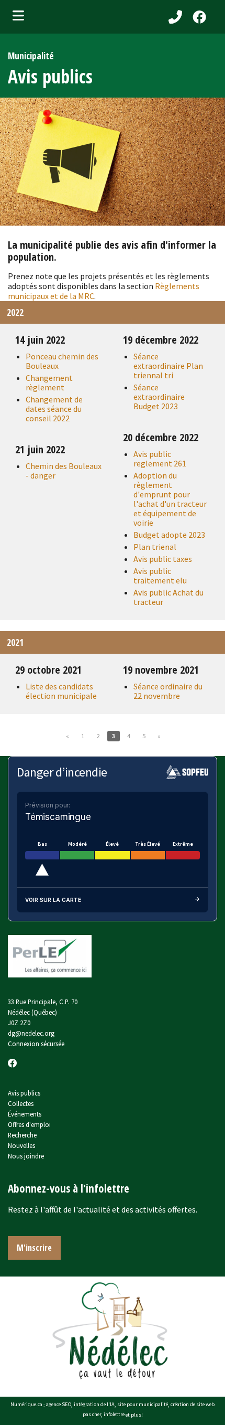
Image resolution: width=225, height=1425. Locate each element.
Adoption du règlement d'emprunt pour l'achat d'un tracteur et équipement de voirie (170, 499)
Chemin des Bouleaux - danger (64, 471)
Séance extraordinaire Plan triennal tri (168, 365)
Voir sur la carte (53, 900)
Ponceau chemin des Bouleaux (62, 361)
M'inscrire (34, 1247)
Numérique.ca (26, 1404)
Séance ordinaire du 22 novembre (168, 691)
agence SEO (58, 1404)
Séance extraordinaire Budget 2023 (159, 396)
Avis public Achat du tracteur (168, 597)
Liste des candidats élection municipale (61, 691)
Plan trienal (154, 546)
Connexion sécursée (36, 1043)
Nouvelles (21, 1145)
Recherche (22, 1135)
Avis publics (24, 1093)
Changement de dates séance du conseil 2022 (54, 408)
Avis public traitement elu (160, 576)
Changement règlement (49, 382)
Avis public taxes (162, 559)
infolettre (114, 1414)
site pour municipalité (142, 1404)
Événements (24, 1114)
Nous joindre (26, 1156)
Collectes (20, 1103)
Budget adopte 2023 (169, 534)
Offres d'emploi (29, 1124)
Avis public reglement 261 (159, 459)
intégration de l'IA (94, 1404)
